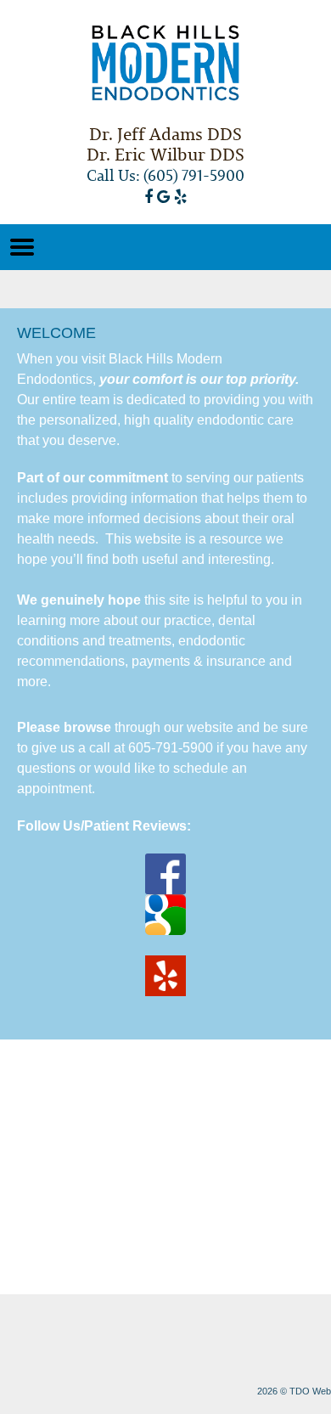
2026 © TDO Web (294, 1391)
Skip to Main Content (48, 6)
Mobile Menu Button (22, 247)
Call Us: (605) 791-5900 (165, 175)
